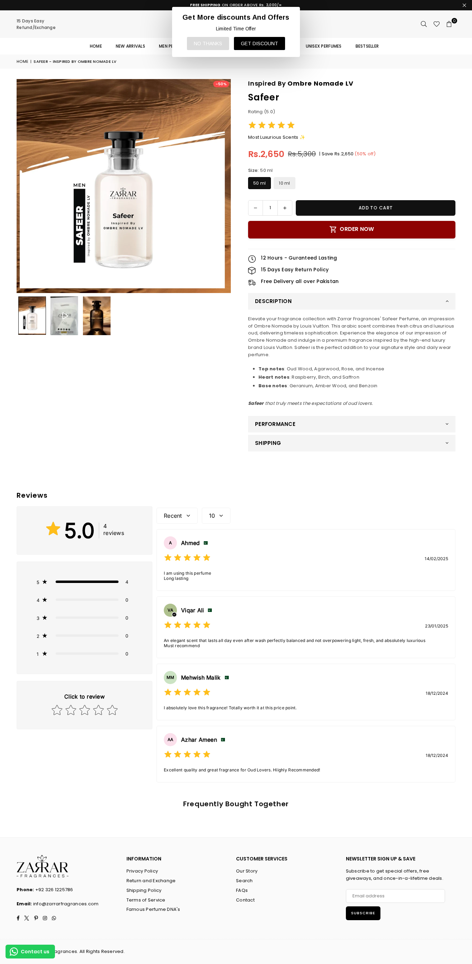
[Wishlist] (436, 24)
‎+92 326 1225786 (54, 889)
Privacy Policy (142, 871)
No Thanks (208, 43)
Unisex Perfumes (324, 46)
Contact (245, 900)
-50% (221, 84)
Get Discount (259, 43)
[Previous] (26, 186)
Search (244, 880)
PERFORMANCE (275, 424)
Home (96, 46)
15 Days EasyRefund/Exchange (36, 24)
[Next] (221, 186)
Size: (260, 170)
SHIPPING (268, 443)
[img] (271, 126)
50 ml (259, 183)
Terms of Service (146, 900)
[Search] (424, 24)
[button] (449, 24)
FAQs (242, 890)
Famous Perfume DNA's (153, 909)
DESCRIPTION (273, 301)
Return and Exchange (151, 880)
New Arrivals (130, 46)
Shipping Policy (144, 890)
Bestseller (367, 46)
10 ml (284, 183)
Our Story (246, 871)
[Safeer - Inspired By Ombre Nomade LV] (32, 315)
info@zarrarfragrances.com (66, 903)
